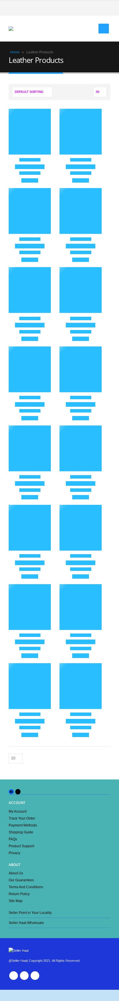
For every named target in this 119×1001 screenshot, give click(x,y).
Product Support (21, 846)
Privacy (14, 853)
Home (15, 52)
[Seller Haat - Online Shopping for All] (20, 28)
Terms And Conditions (26, 887)
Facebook (13, 975)
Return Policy (19, 894)
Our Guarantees (21, 880)
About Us (16, 873)
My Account (18, 811)
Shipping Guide (21, 832)
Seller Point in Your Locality (30, 912)
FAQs (13, 839)
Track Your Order (22, 818)
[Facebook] (106, 8)
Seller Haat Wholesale (26, 923)
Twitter (24, 975)
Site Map (16, 901)
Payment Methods (23, 825)
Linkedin (35, 975)
